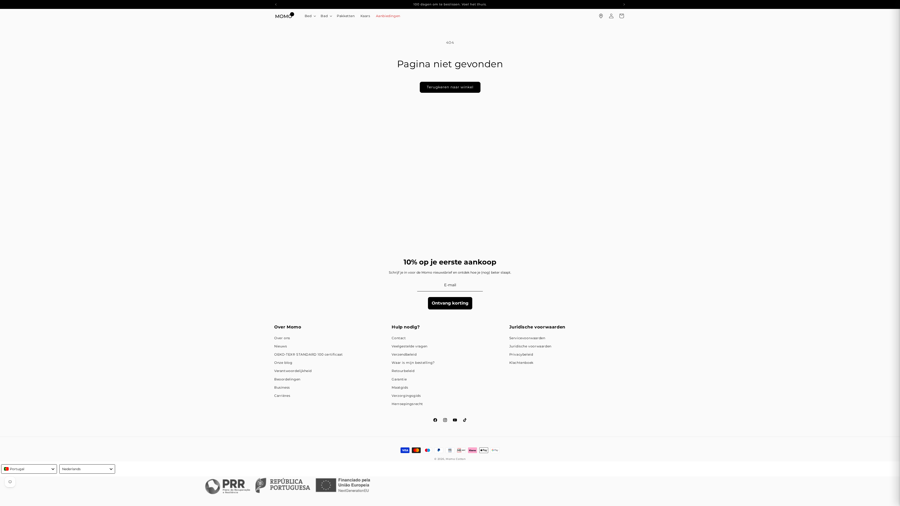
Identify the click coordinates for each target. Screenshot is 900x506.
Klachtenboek (521, 363)
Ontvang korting (450, 303)
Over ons (282, 338)
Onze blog (283, 363)
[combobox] (29, 469)
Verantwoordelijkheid (293, 371)
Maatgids (400, 387)
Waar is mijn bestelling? (413, 363)
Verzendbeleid (404, 354)
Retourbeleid (403, 371)
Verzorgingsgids (406, 396)
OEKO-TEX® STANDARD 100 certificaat (308, 354)
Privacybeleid (521, 354)
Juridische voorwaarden (530, 346)
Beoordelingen (287, 379)
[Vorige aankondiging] (276, 4)
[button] (310, 16)
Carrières (282, 396)
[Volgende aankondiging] (624, 4)
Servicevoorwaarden (527, 338)
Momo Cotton (456, 459)
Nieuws (280, 346)
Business (282, 387)
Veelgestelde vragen (409, 346)
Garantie (399, 379)
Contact (399, 338)
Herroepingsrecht (407, 404)
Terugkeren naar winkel (450, 87)
